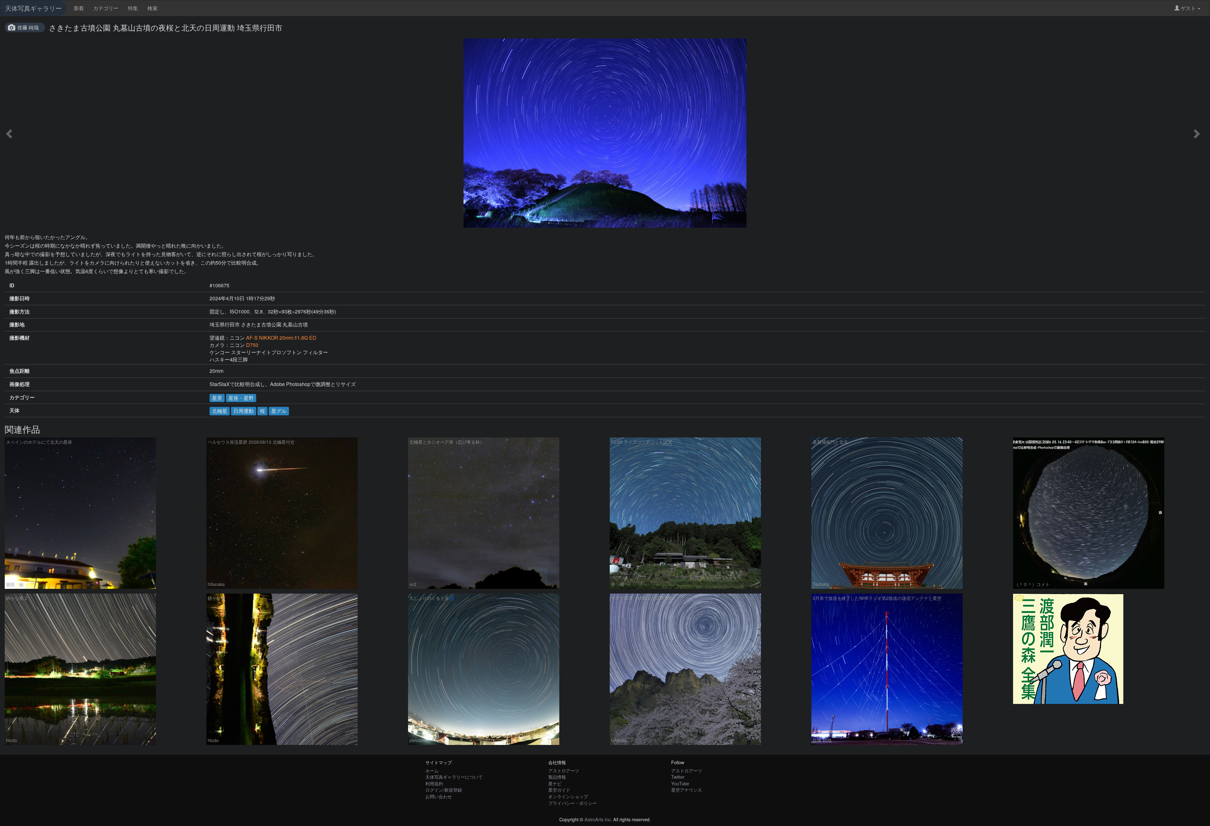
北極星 (219, 410)
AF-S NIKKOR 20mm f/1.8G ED (281, 337)
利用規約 (434, 783)
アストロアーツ (563, 770)
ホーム (432, 770)
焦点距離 (19, 370)
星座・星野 (241, 397)
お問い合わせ (438, 796)
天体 (14, 410)
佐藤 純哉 (28, 27)
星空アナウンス (686, 789)
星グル (278, 410)
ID (11, 285)
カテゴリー (105, 8)
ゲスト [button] (1188, 8)
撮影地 (17, 324)
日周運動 (243, 410)
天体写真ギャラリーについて (454, 776)
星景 (217, 397)
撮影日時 (19, 298)
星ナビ (555, 783)
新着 (79, 8)
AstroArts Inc (598, 819)
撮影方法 (19, 311)
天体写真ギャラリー (33, 8)
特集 (133, 8)
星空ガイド (559, 789)
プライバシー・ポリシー (572, 803)
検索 (152, 8)
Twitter (677, 776)
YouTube (680, 783)
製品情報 (557, 776)
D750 (252, 345)
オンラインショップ (568, 796)
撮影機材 (19, 337)
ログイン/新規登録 (443, 789)
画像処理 (19, 384)
